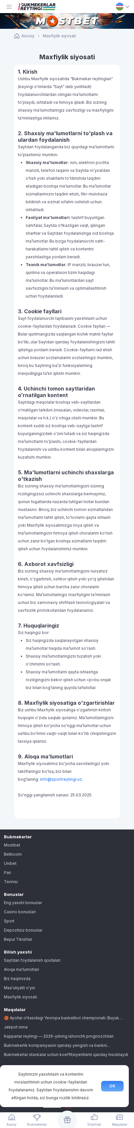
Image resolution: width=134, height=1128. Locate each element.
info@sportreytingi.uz (61, 779)
